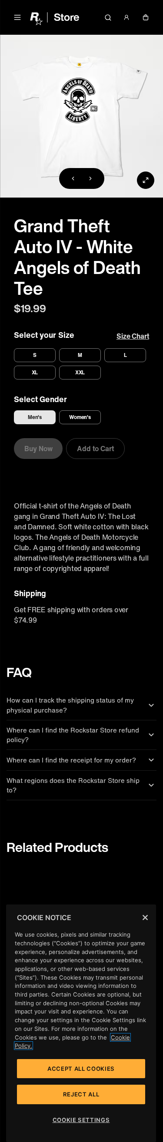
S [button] (35, 355)
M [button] (80, 355)
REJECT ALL (81, 1094)
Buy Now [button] (38, 448)
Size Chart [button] (132, 336)
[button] (17, 17)
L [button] (125, 355)
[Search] (107, 17)
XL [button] (35, 372)
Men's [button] (35, 417)
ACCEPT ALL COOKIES (81, 1068)
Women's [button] (80, 417)
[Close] (145, 917)
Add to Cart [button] (95, 448)
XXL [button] (80, 372)
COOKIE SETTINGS (81, 1119)
